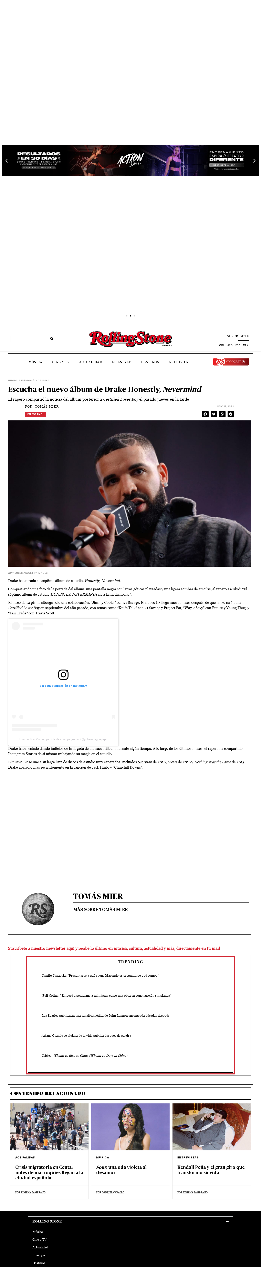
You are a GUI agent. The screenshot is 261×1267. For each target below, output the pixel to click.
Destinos (150, 362)
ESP (238, 345)
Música (36, 362)
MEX (245, 345)
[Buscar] (52, 339)
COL (221, 345)
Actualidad (90, 362)
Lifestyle (121, 362)
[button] (6, 160)
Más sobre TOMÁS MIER (100, 909)
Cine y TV (61, 362)
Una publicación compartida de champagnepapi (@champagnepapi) (63, 739)
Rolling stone (47, 1221)
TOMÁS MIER (42, 406)
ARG (229, 345)
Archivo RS (180, 362)
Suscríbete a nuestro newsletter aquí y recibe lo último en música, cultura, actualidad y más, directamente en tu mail (114, 948)
